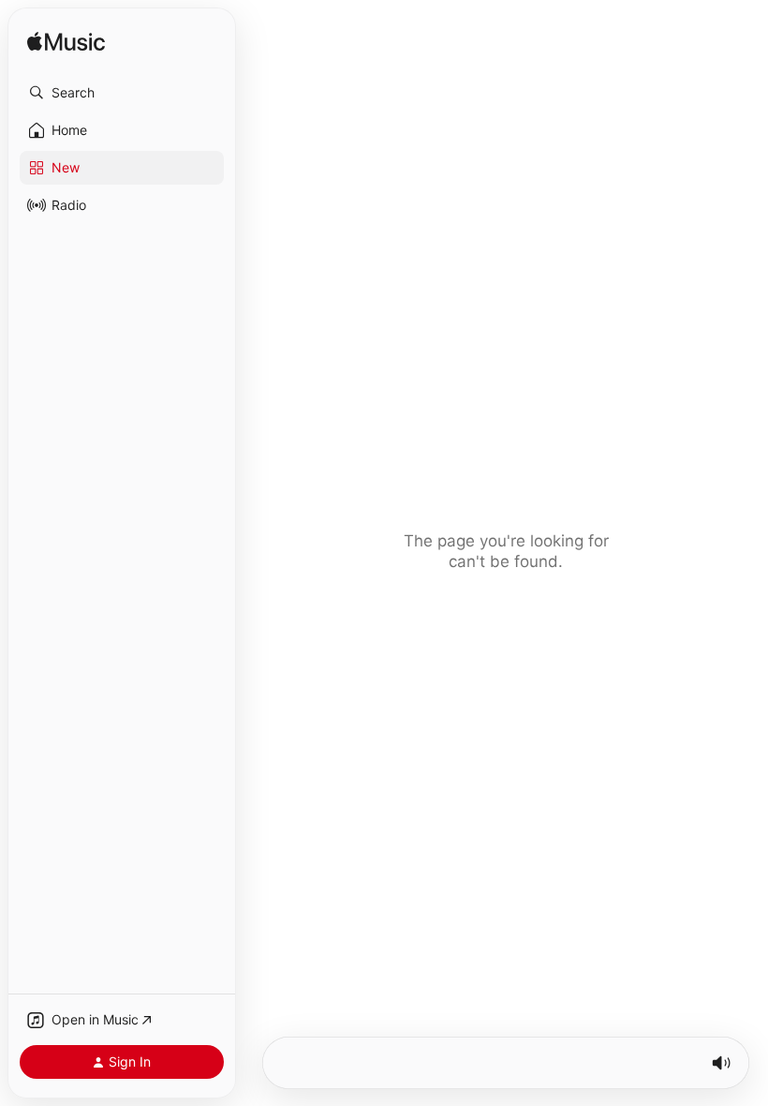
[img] (66, 42)
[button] (122, 93)
